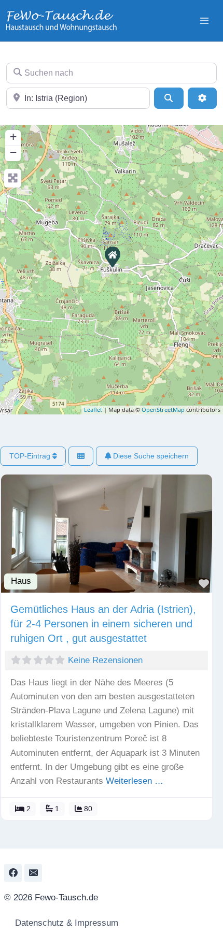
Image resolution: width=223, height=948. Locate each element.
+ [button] (13, 136)
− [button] (13, 152)
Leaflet (93, 409)
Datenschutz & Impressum (65, 923)
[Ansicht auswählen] (80, 456)
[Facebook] (13, 873)
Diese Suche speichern (150, 456)
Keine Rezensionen (105, 660)
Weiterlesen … (134, 781)
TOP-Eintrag (30, 456)
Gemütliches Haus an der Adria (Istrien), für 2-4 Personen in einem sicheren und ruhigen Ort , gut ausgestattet (103, 624)
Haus (21, 581)
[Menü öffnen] (204, 20)
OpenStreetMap (163, 409)
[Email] (33, 873)
